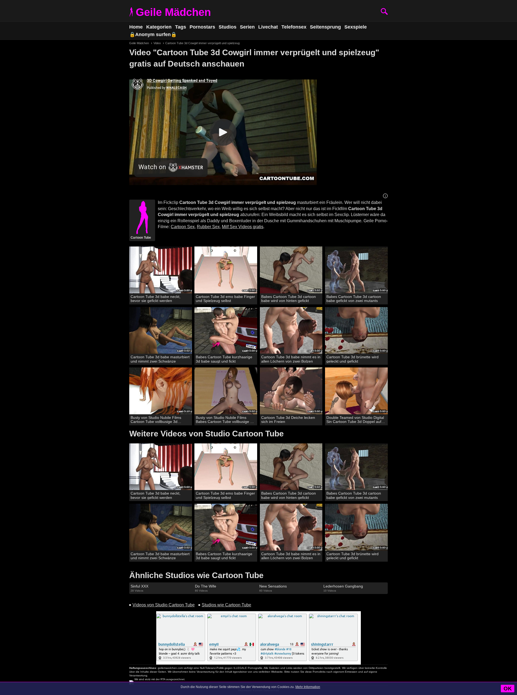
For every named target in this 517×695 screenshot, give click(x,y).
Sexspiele (355, 27)
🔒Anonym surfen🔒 (153, 34)
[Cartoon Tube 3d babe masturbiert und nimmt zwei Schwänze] (160, 330)
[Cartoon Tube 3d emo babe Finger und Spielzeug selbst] (225, 270)
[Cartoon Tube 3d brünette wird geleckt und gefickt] (356, 330)
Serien (247, 27)
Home (136, 27)
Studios (227, 27)
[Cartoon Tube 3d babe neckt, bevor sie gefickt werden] (160, 270)
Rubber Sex (208, 226)
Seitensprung (325, 27)
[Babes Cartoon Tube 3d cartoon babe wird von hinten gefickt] (291, 270)
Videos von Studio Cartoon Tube (163, 605)
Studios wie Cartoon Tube (226, 605)
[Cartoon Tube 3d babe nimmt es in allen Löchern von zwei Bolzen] (291, 330)
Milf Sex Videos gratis (242, 226)
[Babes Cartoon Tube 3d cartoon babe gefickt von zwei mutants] (356, 270)
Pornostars (202, 27)
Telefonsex (293, 27)
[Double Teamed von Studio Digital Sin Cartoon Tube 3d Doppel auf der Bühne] (356, 391)
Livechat (268, 27)
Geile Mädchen (173, 12)
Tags (180, 27)
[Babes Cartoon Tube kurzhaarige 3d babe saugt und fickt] (225, 330)
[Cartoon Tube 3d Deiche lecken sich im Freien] (291, 391)
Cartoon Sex (183, 226)
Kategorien (159, 27)
